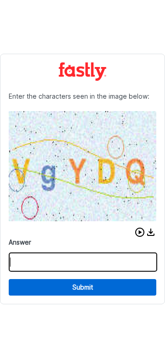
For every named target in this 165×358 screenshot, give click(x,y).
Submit (82, 287)
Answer (20, 242)
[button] (139, 232)
